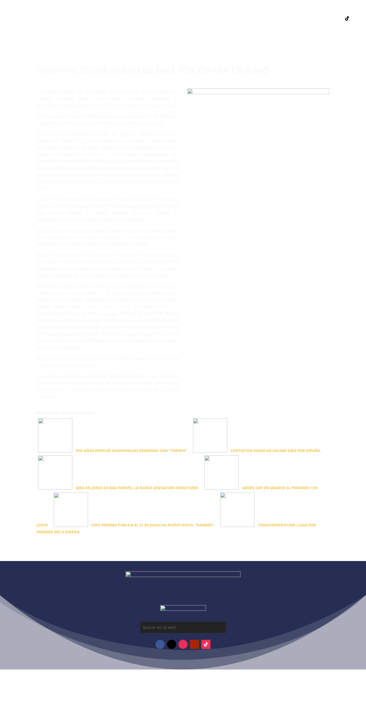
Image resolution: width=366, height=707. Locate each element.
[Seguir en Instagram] (312, 18)
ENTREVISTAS (178, 27)
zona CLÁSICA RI (340, 38)
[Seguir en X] (335, 18)
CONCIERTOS (116, 27)
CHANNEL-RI (234, 27)
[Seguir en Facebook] (301, 18)
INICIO (116, 18)
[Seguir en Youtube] (324, 18)
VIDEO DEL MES (181, 18)
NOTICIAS (246, 18)
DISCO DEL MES (144, 18)
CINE (257, 27)
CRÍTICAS (206, 27)
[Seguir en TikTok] (347, 18)
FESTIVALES (147, 27)
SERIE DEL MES (216, 18)
